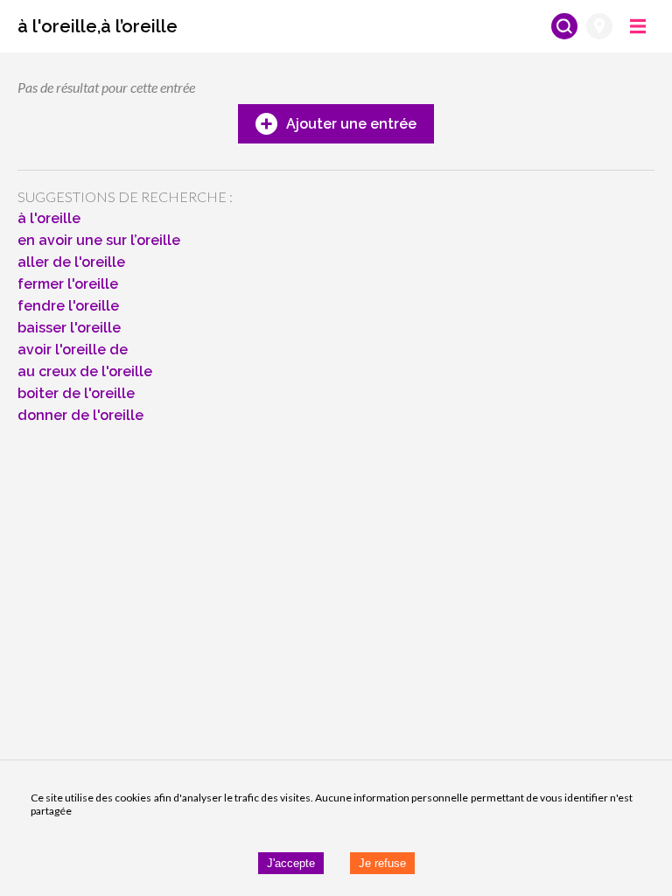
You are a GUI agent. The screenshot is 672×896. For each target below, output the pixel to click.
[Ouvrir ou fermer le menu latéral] (637, 26)
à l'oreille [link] (49, 218)
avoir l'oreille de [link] (73, 349)
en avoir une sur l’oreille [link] (99, 240)
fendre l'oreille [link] (68, 306)
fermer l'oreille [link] (68, 284)
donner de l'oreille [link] (81, 415)
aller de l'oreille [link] (71, 262)
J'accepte (291, 863)
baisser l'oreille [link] (69, 327)
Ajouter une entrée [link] (351, 124)
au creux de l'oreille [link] (85, 371)
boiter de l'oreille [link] (76, 393)
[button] (98, 26)
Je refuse (382, 863)
